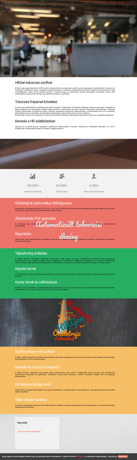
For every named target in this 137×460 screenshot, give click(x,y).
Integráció (112, 2)
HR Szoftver (86, 2)
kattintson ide (80, 456)
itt (107, 456)
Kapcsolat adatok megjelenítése (29, 431)
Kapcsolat (121, 2)
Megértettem (123, 456)
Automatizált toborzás (100, 2)
